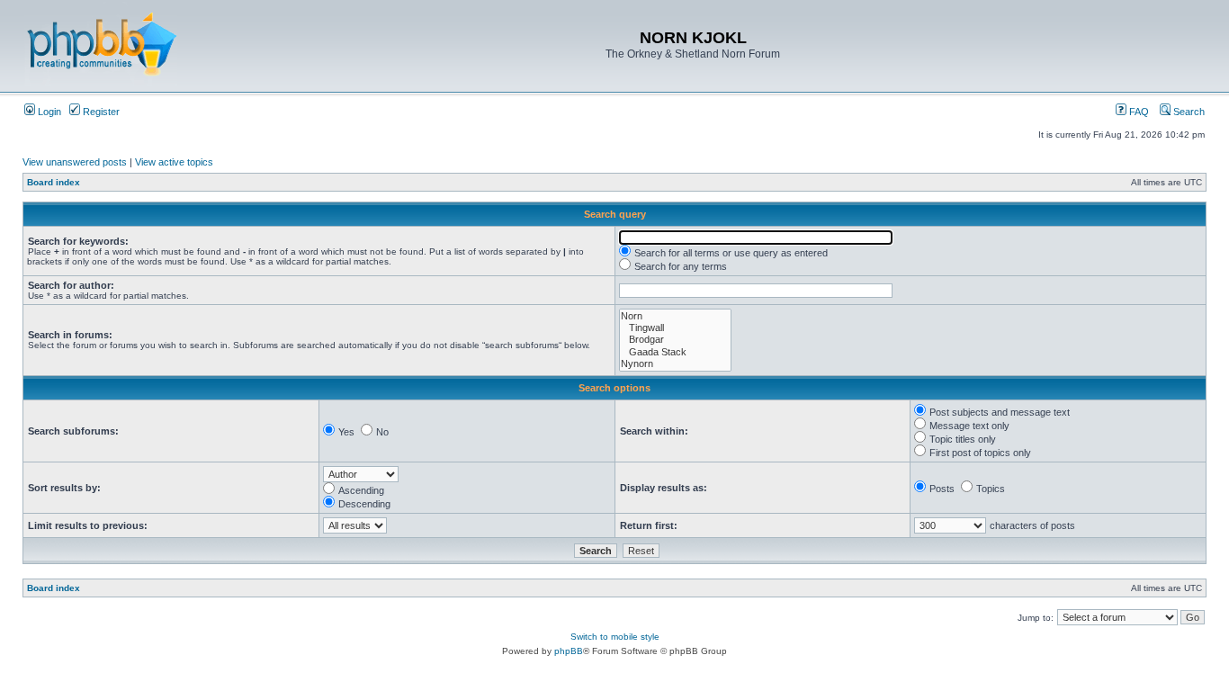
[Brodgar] (675, 340)
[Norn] (675, 316)
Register (100, 111)
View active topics (174, 162)
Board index (53, 182)
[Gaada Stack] (675, 352)
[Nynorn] (675, 364)
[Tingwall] (675, 328)
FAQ (1137, 111)
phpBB (568, 651)
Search (1188, 111)
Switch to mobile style (614, 637)
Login (48, 111)
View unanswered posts (74, 162)
